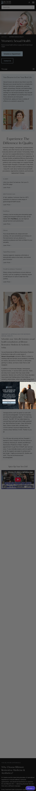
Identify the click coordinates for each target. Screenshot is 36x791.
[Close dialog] (34, 383)
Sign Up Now (9, 402)
